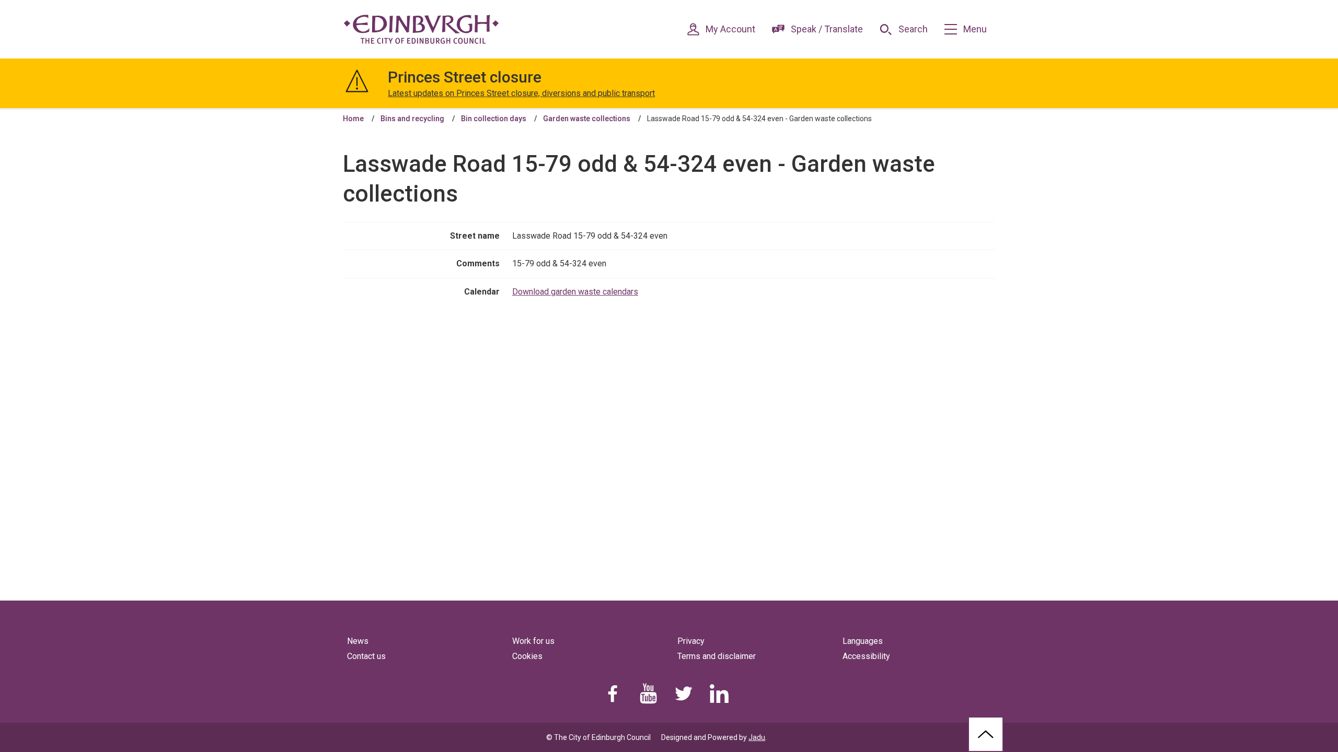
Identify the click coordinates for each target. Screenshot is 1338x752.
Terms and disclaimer (716, 656)
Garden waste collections (586, 118)
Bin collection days (493, 118)
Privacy (691, 641)
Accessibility (866, 656)
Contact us (366, 656)
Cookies (527, 656)
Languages (863, 641)
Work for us (533, 641)
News (357, 641)
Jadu (756, 737)
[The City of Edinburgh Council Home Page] (421, 29)
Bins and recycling (412, 118)
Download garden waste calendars (575, 292)
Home (353, 118)
